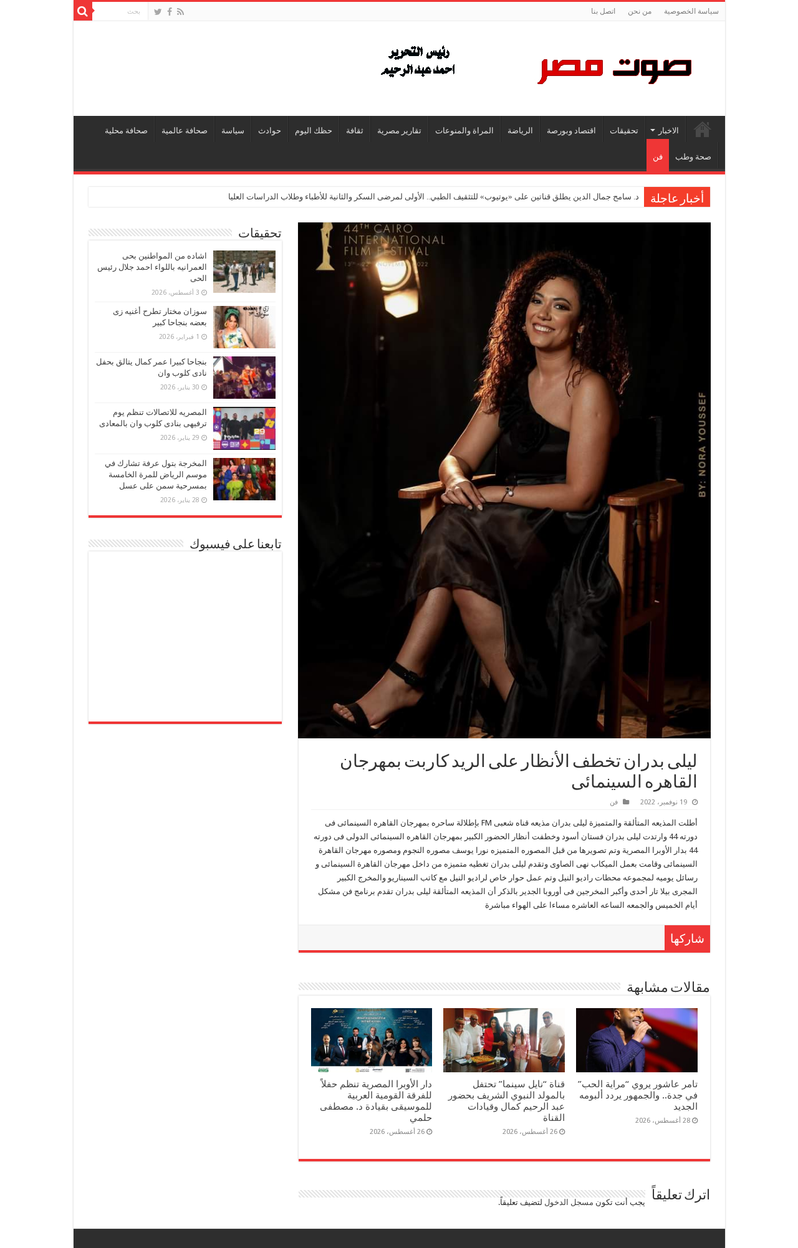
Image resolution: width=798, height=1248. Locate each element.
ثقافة (354, 130)
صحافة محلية (126, 130)
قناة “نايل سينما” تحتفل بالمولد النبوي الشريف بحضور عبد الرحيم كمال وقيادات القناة (506, 1101)
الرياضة (520, 130)
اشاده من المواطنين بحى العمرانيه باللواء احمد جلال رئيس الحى (152, 267)
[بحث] (83, 11)
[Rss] (180, 11)
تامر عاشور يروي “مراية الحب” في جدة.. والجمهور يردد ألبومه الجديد (638, 1095)
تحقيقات (624, 130)
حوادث (269, 130)
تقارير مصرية (399, 130)
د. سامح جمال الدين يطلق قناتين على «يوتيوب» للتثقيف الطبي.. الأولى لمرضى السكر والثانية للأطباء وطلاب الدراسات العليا (433, 196)
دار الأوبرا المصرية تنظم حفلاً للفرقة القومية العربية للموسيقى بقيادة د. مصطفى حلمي (376, 1101)
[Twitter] (158, 11)
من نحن (639, 11)
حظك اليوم (313, 130)
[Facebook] (169, 11)
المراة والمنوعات (464, 130)
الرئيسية (702, 129)
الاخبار (668, 130)
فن (658, 156)
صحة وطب (693, 156)
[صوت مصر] (535, 66)
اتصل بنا (603, 11)
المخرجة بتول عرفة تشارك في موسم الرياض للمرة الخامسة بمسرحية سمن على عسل (156, 474)
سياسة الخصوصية (691, 11)
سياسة (232, 130)
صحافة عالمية (184, 130)
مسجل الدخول (569, 1202)
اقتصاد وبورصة (571, 130)
